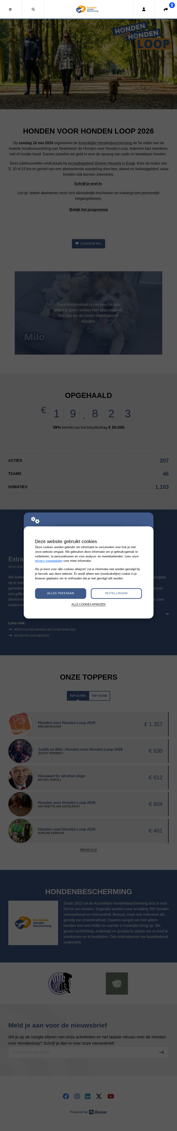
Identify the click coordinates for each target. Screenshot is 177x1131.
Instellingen (116, 593)
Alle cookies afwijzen (88, 604)
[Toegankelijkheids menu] (172, 5)
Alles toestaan (60, 593)
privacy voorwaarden (48, 560)
